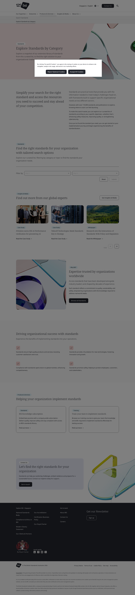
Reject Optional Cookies (56, 72)
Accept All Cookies (76, 72)
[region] (68, 68)
